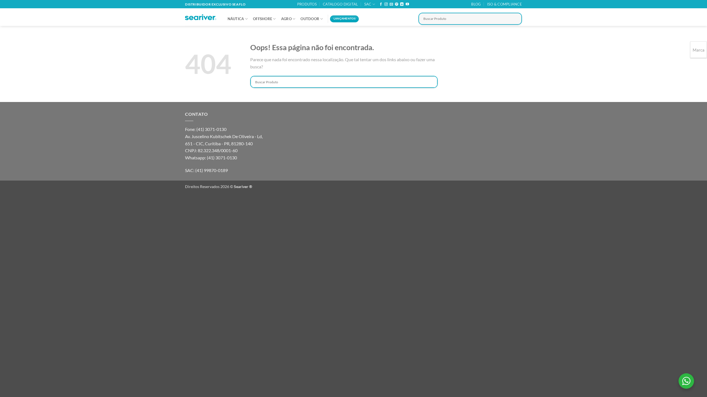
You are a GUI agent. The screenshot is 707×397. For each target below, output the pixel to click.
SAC (367, 4)
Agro (286, 19)
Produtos (307, 4)
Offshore (262, 19)
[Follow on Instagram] (386, 4)
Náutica (236, 19)
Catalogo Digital (340, 4)
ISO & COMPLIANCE (504, 4)
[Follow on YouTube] (407, 4)
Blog (476, 4)
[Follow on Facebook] (380, 4)
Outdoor (309, 19)
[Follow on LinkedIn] (401, 4)
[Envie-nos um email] (391, 4)
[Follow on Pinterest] (396, 4)
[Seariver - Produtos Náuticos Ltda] (201, 17)
